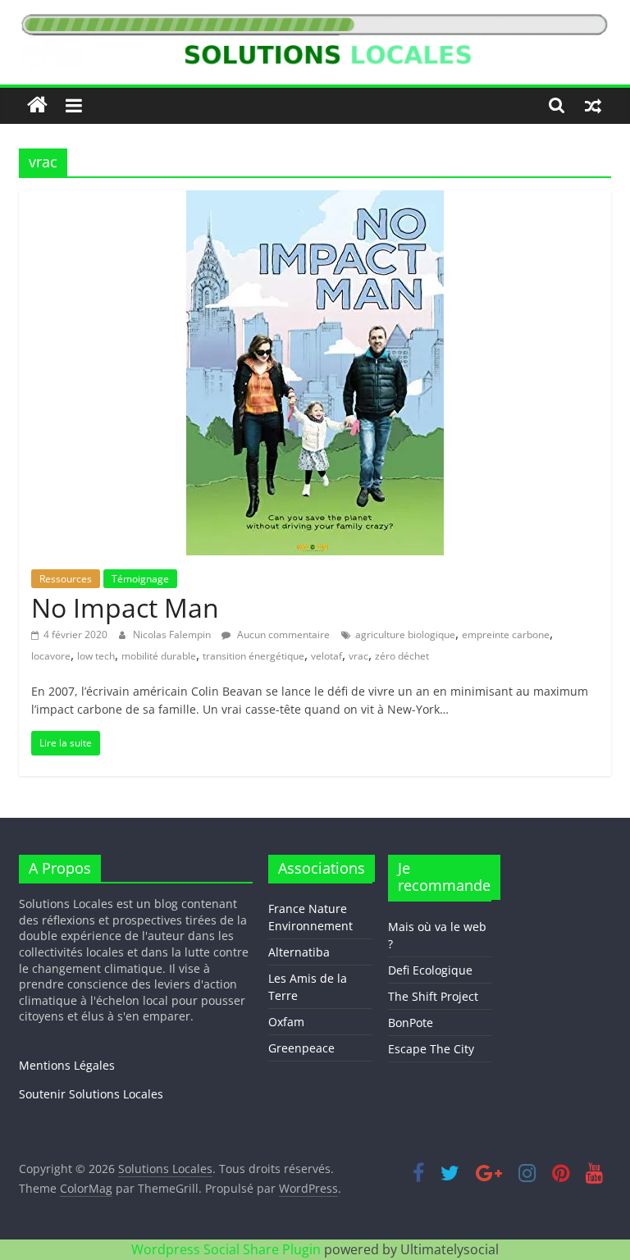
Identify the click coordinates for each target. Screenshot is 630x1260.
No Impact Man (125, 607)
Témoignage (140, 579)
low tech (96, 656)
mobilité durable (158, 656)
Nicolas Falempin (173, 634)
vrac (358, 656)
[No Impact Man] (315, 200)
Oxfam (286, 1021)
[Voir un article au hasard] (593, 105)
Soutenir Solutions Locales (91, 1094)
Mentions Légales (67, 1065)
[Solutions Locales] (37, 105)
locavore (51, 656)
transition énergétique (253, 656)
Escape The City (431, 1049)
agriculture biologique (405, 634)
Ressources (65, 579)
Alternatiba (299, 952)
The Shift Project (433, 996)
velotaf (326, 656)
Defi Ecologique (430, 970)
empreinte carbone (506, 634)
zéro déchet (402, 656)
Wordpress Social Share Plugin (227, 1249)
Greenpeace (301, 1048)
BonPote (410, 1022)
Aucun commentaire (282, 634)
